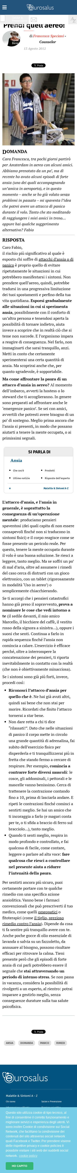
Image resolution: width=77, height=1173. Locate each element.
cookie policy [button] (28, 1155)
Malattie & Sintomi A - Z (22, 1096)
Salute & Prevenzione (19, 19)
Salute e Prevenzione (51, 1101)
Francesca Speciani (48, 35)
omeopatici (47, 912)
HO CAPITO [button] (19, 1165)
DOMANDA (26, 1043)
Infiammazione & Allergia (21, 27)
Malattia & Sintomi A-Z (56, 488)
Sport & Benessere (18, 42)
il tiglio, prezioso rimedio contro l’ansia (33, 920)
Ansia (16, 460)
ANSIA (9, 1043)
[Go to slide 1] (10, 488)
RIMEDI (60, 1043)
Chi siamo (10, 1101)
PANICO (44, 1043)
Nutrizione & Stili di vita (20, 34)
